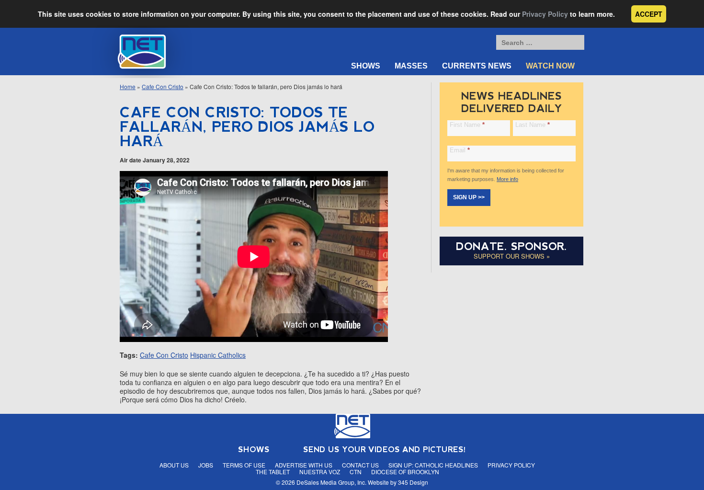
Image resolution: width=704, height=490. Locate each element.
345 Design (413, 482)
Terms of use (244, 465)
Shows (365, 66)
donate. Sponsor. (511, 246)
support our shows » (512, 256)
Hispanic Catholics (218, 355)
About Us (174, 465)
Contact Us (360, 465)
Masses (411, 66)
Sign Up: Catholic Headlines (433, 465)
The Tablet (273, 471)
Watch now (550, 66)
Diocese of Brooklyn (405, 471)
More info (507, 179)
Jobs (205, 465)
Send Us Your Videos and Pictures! (384, 449)
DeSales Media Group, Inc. (331, 482)
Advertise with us (303, 465)
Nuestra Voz (319, 471)
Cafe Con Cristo (162, 86)
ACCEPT (648, 14)
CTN (356, 471)
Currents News (476, 66)
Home (128, 86)
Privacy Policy (545, 14)
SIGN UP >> (469, 197)
